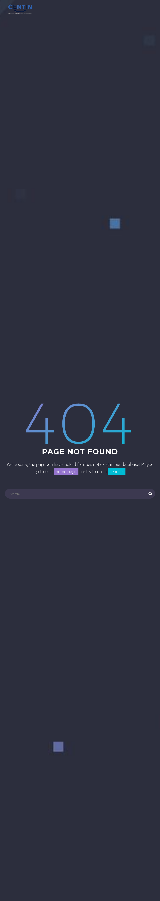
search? (117, 471)
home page (66, 471)
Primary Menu (149, 9)
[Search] (150, 494)
